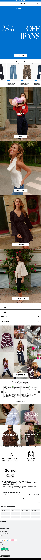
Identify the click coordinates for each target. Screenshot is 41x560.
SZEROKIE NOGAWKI (24, 514)
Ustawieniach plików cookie (20, 559)
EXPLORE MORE (20, 401)
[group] (6, 74)
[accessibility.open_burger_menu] (1, 3)
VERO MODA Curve (12, 498)
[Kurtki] (20, 289)
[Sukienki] (20, 235)
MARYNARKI (34, 510)
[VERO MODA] (20, 3)
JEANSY (13, 510)
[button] (6, 72)
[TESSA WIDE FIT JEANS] (20, 352)
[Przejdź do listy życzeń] (37, 3)
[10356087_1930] (20, 208)
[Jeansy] (20, 32)
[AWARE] (30, 414)
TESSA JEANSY (34, 513)
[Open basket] (39, 3)
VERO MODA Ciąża (7, 495)
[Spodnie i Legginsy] (20, 322)
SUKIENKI (3, 513)
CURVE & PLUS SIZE (25, 510)
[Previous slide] (1, 73)
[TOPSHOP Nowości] (10, 435)
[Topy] (20, 181)
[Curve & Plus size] (30, 435)
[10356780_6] (20, 154)
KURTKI (3, 510)
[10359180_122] (20, 262)
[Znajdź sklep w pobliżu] (33, 3)
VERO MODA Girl (33, 495)
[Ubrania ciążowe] (10, 414)
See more (38, 502)
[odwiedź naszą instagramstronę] (2, 544)
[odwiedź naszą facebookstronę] (0, 544)
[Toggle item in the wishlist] (12, 64)
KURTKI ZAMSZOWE (15, 513)
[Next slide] (40, 73)
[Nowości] (20, 114)
